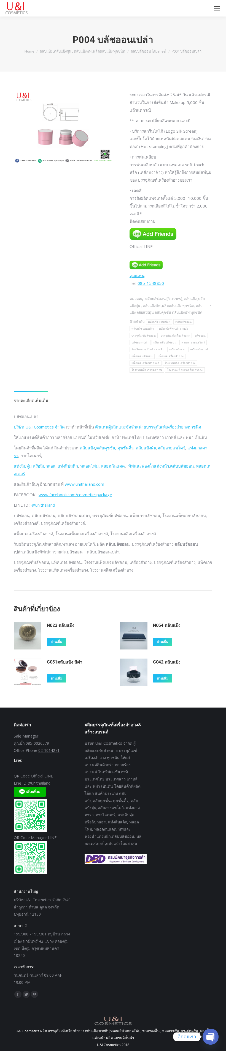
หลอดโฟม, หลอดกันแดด (102, 466)
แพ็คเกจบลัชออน (142, 356)
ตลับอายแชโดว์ (171, 448)
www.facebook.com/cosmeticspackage (75, 494)
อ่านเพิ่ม (56, 642)
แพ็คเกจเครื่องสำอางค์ (145, 363)
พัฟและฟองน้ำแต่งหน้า (148, 466)
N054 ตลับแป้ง (167, 625)
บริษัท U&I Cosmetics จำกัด (39, 427)
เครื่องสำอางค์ (199, 349)
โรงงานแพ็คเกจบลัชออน (146, 370)
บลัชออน (200, 335)
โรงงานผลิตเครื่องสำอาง (180, 363)
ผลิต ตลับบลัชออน (165, 342)
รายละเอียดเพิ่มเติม (31, 400)
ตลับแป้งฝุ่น (146, 448)
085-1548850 (151, 283)
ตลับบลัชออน (183, 321)
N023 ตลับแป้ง (60, 625)
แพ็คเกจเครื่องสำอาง (171, 356)
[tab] (31, 397)
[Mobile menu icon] (217, 8)
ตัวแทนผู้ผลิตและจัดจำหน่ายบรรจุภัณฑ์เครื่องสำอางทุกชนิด (148, 427)
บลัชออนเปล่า (140, 342)
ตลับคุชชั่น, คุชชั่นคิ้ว (114, 448)
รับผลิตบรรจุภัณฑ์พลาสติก (147, 349)
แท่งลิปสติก (68, 466)
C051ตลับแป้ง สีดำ (64, 662)
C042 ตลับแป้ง (167, 662)
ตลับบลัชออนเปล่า (142, 328)
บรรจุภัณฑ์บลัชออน (143, 335)
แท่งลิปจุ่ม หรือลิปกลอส (34, 466)
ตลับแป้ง (87, 448)
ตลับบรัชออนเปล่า (159, 321)
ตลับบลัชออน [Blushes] (163, 298)
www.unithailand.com (84, 484)
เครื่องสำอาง (177, 349)
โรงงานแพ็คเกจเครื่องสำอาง (185, 370)
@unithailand (43, 505)
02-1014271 (49, 750)
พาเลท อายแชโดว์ (193, 342)
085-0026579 (37, 743)
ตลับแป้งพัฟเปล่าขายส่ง (173, 328)
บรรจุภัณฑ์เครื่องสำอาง (175, 335)
